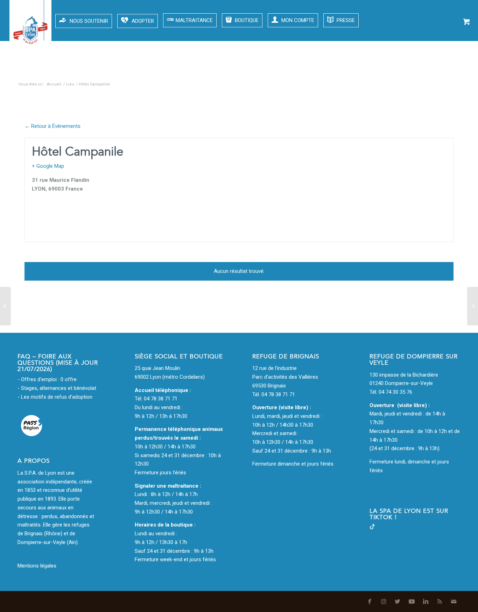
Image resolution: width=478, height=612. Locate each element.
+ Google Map (48, 166)
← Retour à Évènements (52, 126)
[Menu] (17, 20)
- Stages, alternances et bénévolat (56, 388)
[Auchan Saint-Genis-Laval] (5, 306)
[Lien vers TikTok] (372, 527)
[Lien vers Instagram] (381, 70)
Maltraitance (194, 20)
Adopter (143, 21)
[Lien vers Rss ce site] (437, 70)
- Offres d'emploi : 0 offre (47, 379)
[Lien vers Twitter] (395, 70)
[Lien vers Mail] (451, 70)
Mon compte (297, 20)
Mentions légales (36, 566)
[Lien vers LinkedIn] (423, 70)
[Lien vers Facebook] (367, 70)
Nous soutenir (89, 21)
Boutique (246, 20)
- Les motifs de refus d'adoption (54, 397)
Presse (345, 20)
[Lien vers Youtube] (409, 70)
